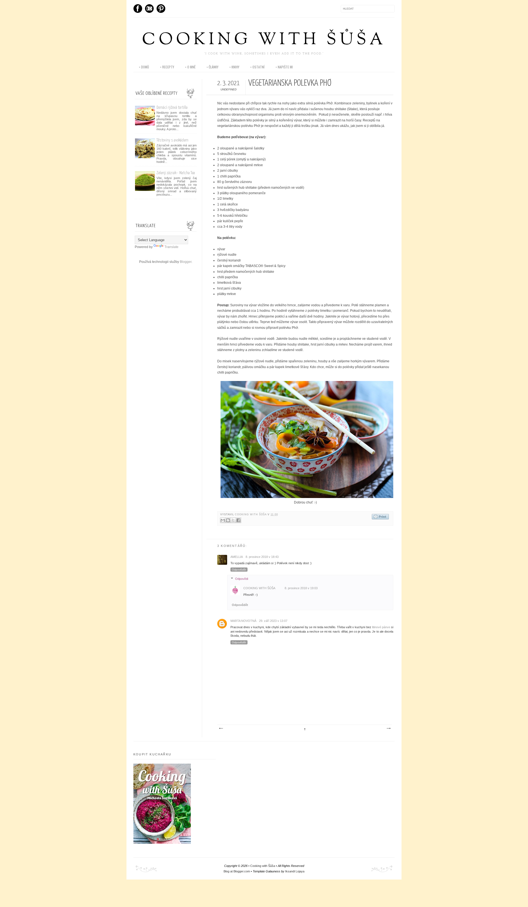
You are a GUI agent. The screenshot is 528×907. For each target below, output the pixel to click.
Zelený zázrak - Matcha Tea (175, 173)
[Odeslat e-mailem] (223, 520)
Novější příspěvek (220, 728)
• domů (144, 67)
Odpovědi (241, 578)
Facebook (137, 8)
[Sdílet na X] (233, 520)
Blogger (185, 262)
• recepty (167, 67)
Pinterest (160, 8)
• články (212, 67)
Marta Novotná (243, 620)
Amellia (236, 556)
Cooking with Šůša (264, 40)
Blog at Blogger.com (237, 871)
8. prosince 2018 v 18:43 (262, 556)
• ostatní (257, 67)
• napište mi (284, 67)
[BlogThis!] (228, 520)
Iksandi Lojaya (294, 871)
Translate (171, 247)
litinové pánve (381, 627)
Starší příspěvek (388, 728)
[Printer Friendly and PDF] (380, 517)
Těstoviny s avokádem (172, 140)
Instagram (149, 8)
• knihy (234, 67)
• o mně (190, 67)
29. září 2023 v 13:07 (273, 620)
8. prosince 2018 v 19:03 (301, 588)
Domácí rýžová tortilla (172, 107)
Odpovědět (239, 569)
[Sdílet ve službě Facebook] (238, 520)
